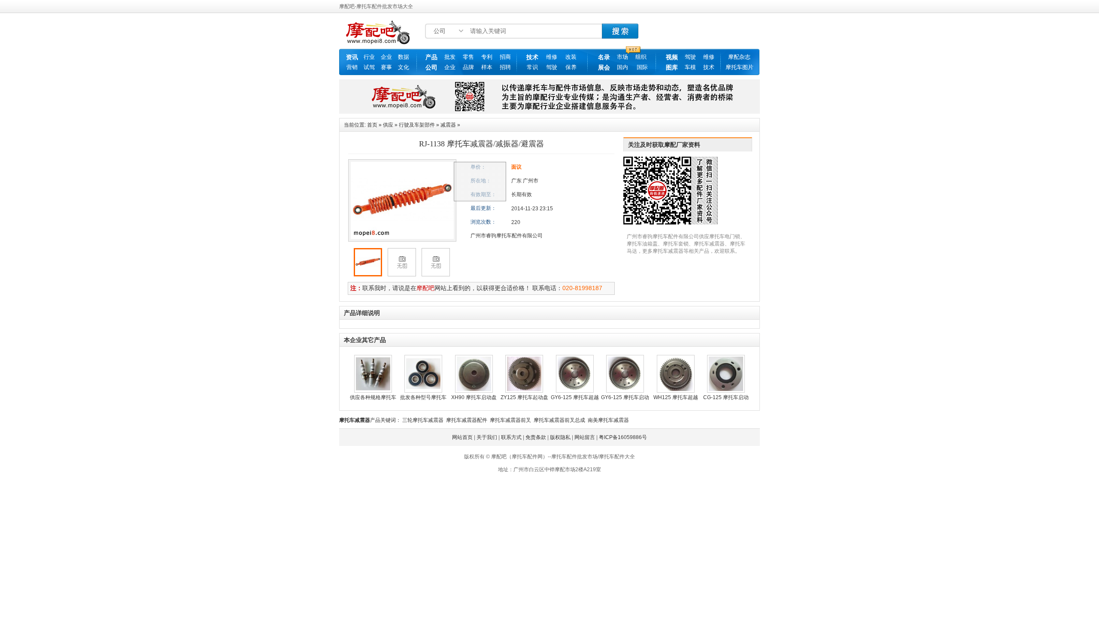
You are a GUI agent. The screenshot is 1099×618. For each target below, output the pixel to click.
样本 (486, 67)
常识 (532, 67)
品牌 (468, 67)
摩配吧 (425, 288)
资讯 (352, 57)
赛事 (386, 67)
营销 (352, 67)
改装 (571, 57)
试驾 (369, 67)
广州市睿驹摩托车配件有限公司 (507, 236)
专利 (486, 57)
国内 (622, 67)
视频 (672, 57)
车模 (690, 67)
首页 (372, 125)
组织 (641, 57)
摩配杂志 (739, 57)
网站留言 (584, 437)
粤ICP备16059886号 (623, 437)
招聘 (505, 67)
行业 (369, 57)
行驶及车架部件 (417, 125)
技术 (532, 57)
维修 (551, 57)
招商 (505, 57)
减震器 (448, 125)
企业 (386, 57)
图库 (672, 67)
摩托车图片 (739, 67)
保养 (571, 67)
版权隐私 (560, 437)
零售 (468, 57)
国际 (642, 67)
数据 (403, 57)
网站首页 (462, 437)
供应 (388, 125)
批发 (449, 57)
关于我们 (487, 437)
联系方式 (511, 437)
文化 (403, 67)
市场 (622, 57)
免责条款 (535, 437)
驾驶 (551, 67)
